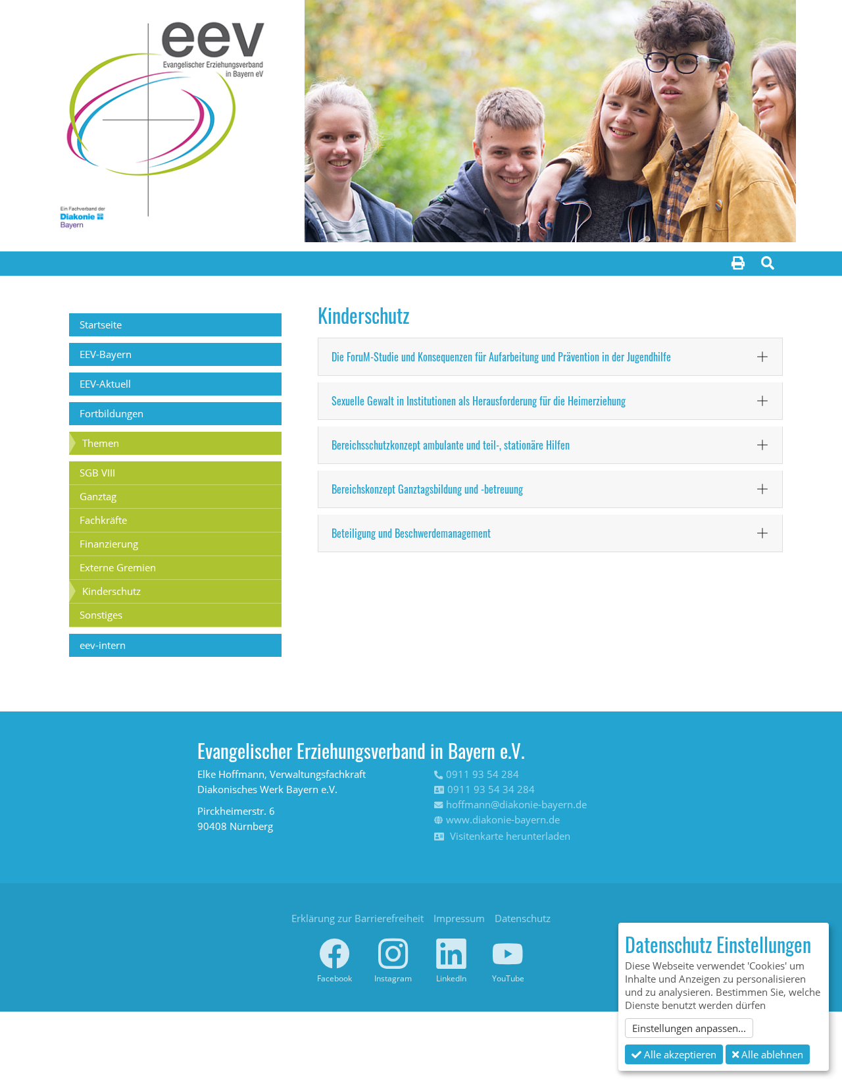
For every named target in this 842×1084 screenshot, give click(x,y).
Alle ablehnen (771, 1054)
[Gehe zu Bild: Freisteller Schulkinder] (622, 224)
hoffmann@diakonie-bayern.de (516, 804)
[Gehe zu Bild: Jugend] (574, 224)
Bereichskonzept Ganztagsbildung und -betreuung (427, 489)
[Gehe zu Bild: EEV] (503, 224)
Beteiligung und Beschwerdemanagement (411, 533)
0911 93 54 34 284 (491, 789)
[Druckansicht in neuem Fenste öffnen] (738, 263)
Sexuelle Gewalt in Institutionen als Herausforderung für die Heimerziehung (479, 401)
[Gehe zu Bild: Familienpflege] (479, 224)
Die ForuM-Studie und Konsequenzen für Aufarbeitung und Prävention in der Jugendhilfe (501, 357)
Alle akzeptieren (678, 1054)
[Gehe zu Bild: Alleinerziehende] (550, 224)
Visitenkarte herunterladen (508, 835)
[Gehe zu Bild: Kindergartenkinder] (598, 224)
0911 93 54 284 (482, 774)
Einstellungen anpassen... (689, 1028)
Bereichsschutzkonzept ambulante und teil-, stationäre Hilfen (451, 445)
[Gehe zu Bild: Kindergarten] (527, 224)
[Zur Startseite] (162, 116)
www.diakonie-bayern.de (503, 819)
